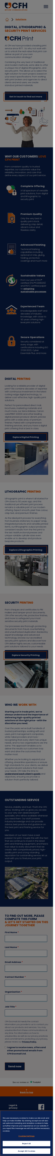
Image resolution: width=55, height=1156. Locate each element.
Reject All (26, 1143)
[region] (26, 1133)
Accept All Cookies (26, 1151)
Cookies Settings (26, 1136)
